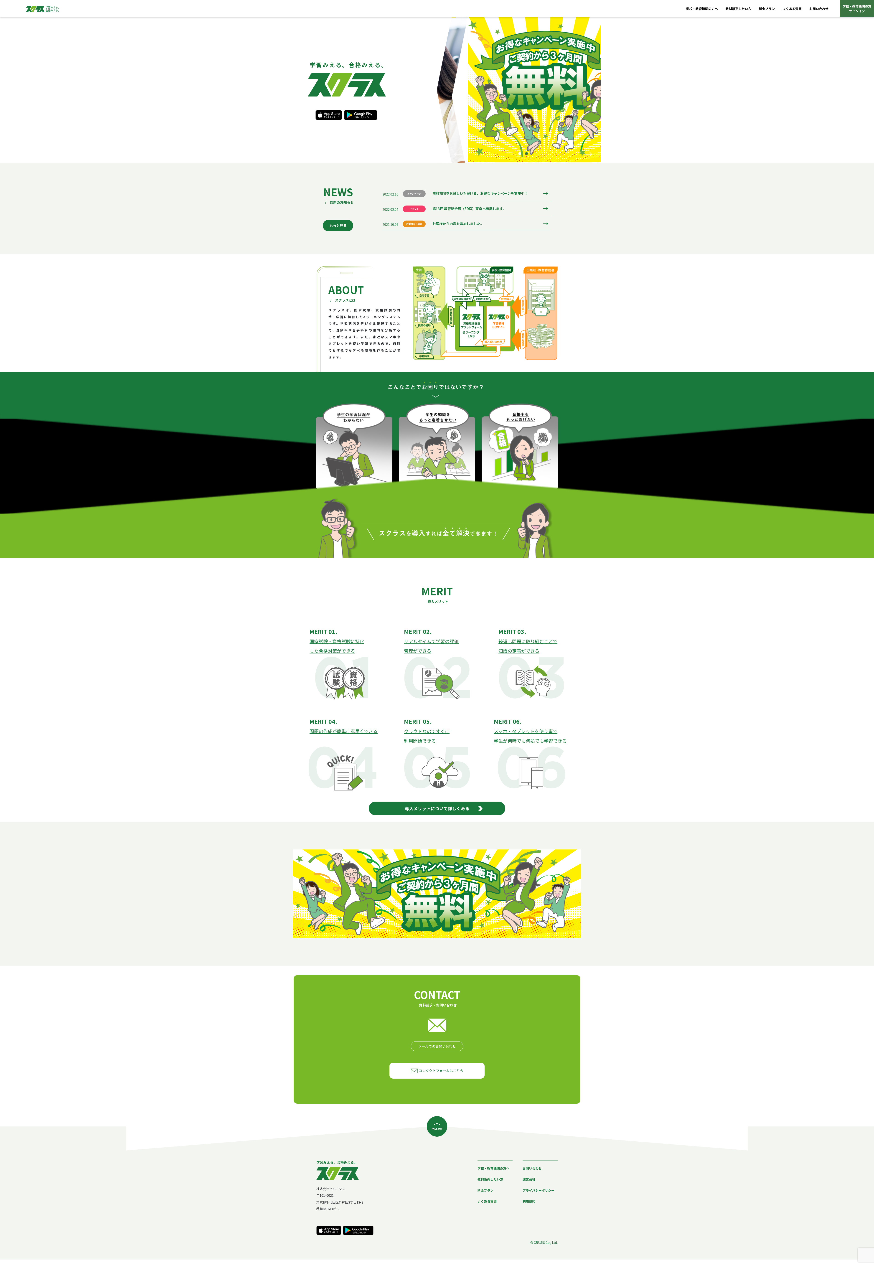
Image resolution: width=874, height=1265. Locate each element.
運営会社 (529, 1179)
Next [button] (588, 153)
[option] (519, 90)
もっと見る (338, 225)
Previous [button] (457, 153)
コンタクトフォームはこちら (440, 1070)
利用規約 (529, 1201)
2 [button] (526, 153)
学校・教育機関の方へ (702, 8)
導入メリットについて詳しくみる (437, 808)
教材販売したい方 (738, 8)
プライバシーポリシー (538, 1190)
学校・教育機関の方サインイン (857, 8)
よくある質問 (792, 8)
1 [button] (519, 153)
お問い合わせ (818, 8)
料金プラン (767, 8)
